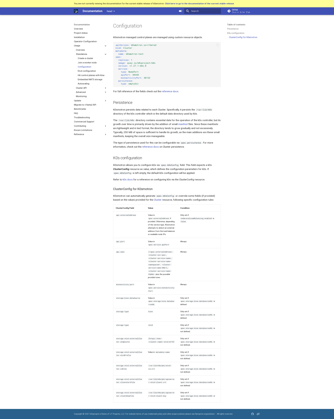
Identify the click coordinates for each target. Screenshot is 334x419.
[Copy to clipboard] (218, 45)
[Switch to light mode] (180, 11)
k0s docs (128, 179)
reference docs (170, 91)
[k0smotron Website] (258, 414)
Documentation (82, 24)
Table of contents (236, 24)
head (109, 11)
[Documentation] (76, 11)
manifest (183, 124)
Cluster (158, 199)
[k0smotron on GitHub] (252, 414)
